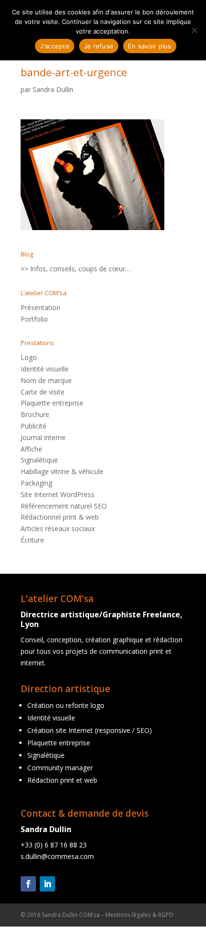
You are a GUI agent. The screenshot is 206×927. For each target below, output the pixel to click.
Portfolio (34, 319)
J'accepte (54, 46)
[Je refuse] (194, 30)
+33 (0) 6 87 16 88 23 (54, 844)
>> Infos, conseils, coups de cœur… (75, 268)
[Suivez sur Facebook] (28, 884)
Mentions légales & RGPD (139, 915)
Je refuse (99, 46)
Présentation (40, 307)
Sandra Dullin (53, 89)
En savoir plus (150, 46)
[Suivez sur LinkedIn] (47, 884)
